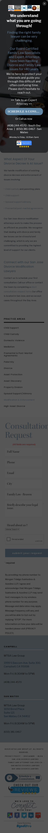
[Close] (44, 4)
